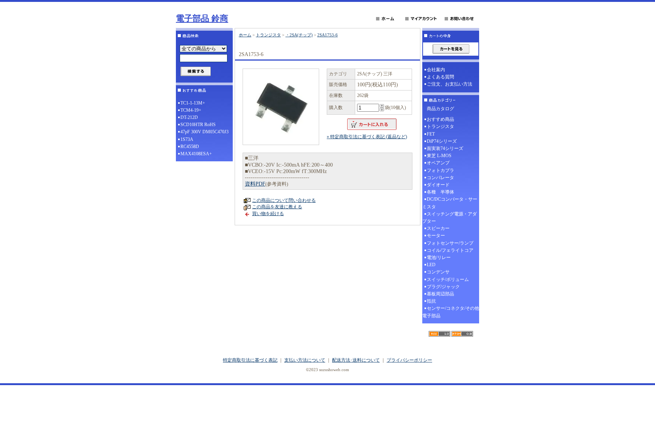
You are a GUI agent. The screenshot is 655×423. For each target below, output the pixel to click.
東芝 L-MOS (439, 155)
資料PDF (255, 184)
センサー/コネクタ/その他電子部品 (450, 312)
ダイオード (438, 184)
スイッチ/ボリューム (448, 279)
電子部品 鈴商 (202, 18)
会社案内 (436, 69)
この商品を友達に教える (277, 206)
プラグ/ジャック (443, 286)
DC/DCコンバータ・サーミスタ (449, 203)
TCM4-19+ (190, 110)
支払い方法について (304, 360)
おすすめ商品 (440, 119)
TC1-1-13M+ (192, 103)
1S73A (186, 139)
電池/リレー (439, 257)
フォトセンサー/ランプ (450, 243)
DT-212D (189, 117)
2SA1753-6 (327, 35)
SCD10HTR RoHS (198, 124)
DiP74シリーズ (442, 141)
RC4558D (189, 146)
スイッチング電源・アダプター (449, 217)
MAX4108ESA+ (196, 153)
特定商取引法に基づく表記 (250, 360)
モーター (436, 235)
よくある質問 (440, 77)
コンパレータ (440, 177)
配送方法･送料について (356, 360)
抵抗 (431, 301)
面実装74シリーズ (445, 148)
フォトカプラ (440, 170)
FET (431, 134)
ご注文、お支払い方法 (449, 84)
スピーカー (438, 228)
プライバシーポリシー (409, 360)
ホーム (245, 35)
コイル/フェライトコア (450, 250)
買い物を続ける (268, 213)
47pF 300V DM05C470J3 (204, 131)
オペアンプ (438, 162)
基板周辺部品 (440, 294)
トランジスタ (268, 35)
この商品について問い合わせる (284, 200)
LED (431, 264)
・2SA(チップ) (299, 35)
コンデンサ (438, 272)
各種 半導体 (440, 192)
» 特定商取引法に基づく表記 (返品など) (367, 136)
